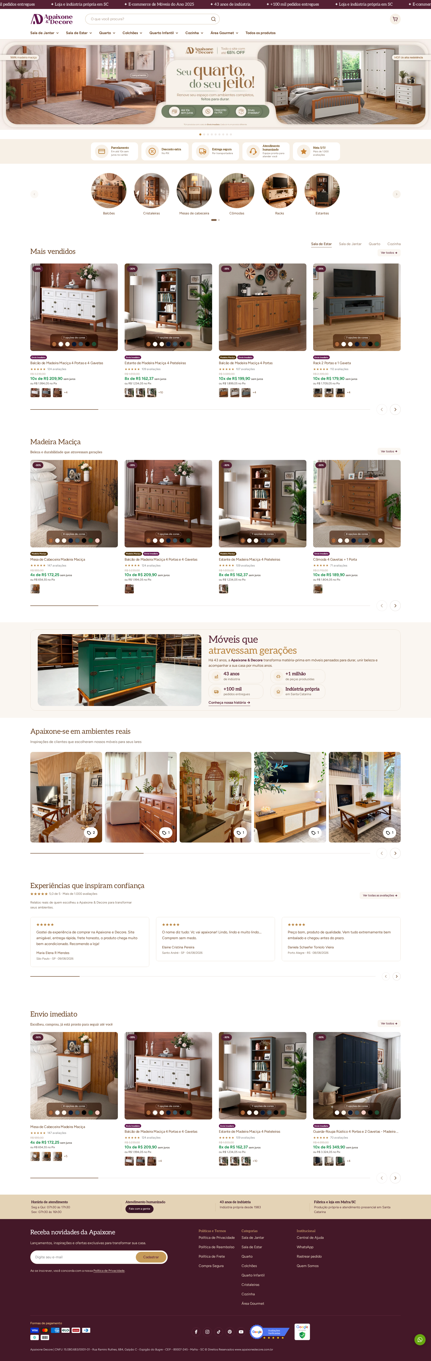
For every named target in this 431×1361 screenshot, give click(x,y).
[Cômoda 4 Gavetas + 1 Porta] (357, 503)
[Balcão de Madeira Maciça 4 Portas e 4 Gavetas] (74, 307)
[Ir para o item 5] (216, 134)
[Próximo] (397, 194)
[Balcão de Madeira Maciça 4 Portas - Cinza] (246, 392)
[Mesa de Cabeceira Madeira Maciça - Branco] (35, 1156)
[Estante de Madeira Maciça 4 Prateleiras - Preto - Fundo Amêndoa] (140, 392)
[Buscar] (213, 19)
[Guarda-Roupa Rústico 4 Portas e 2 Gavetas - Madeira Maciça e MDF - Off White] (329, 1161)
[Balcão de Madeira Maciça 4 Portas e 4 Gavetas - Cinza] (46, 392)
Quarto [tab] (374, 244)
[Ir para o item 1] (200, 134)
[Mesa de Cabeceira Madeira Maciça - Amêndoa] (35, 589)
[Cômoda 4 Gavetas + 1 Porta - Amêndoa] (318, 589)
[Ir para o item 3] (208, 134)
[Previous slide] (381, 409)
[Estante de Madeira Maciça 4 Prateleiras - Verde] (151, 392)
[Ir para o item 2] (204, 134)
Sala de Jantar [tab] (350, 244)
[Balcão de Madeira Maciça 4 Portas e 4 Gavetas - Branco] (35, 392)
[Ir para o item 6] (219, 134)
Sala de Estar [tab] (321, 244)
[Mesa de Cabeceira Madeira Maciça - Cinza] (57, 1156)
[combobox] (152, 19)
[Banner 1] (215, 84)
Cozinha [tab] (394, 244)
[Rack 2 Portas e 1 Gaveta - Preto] (340, 392)
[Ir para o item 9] (231, 134)
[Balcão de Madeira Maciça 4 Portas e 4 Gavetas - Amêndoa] (57, 392)
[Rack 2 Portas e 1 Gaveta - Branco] (329, 392)
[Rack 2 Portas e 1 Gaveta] (357, 307)
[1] (214, 220)
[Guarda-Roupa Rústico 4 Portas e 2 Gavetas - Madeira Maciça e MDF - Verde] (340, 1161)
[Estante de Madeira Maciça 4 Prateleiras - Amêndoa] (223, 589)
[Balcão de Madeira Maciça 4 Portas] (262, 307)
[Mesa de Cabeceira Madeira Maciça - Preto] (46, 1156)
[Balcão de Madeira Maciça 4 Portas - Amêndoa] (223, 392)
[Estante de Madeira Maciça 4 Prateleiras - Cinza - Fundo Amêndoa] (129, 392)
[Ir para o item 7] (223, 134)
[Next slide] (395, 409)
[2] (219, 220)
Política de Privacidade (109, 1271)
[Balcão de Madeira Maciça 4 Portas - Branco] (235, 392)
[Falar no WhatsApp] (420, 1339)
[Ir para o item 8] (227, 134)
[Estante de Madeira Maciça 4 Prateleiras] (168, 307)
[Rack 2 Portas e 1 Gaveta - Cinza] (318, 392)
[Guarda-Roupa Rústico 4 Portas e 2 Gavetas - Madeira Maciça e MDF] (357, 1075)
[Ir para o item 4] (212, 134)
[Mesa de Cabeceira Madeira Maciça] (74, 503)
